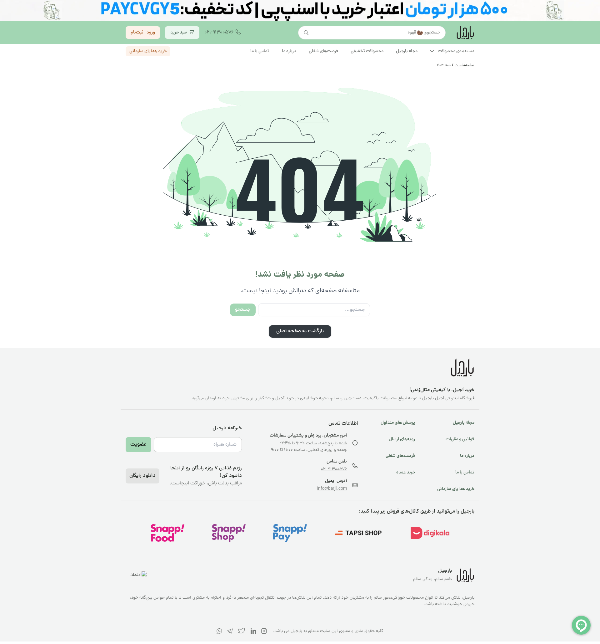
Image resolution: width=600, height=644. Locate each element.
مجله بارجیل (463, 422)
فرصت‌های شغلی (400, 455)
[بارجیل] (465, 32)
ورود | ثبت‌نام (143, 32)
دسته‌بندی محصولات (456, 51)
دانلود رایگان (142, 476)
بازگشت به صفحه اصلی (300, 331)
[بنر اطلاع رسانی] (300, 10)
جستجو (243, 310)
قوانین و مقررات (460, 439)
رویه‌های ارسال (402, 439)
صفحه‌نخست (464, 66)
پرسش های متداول (398, 422)
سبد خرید (178, 32)
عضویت (138, 444)
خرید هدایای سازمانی (148, 51)
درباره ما (467, 455)
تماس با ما (464, 472)
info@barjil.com (332, 489)
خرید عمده (405, 472)
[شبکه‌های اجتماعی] (264, 632)
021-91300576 (219, 32)
